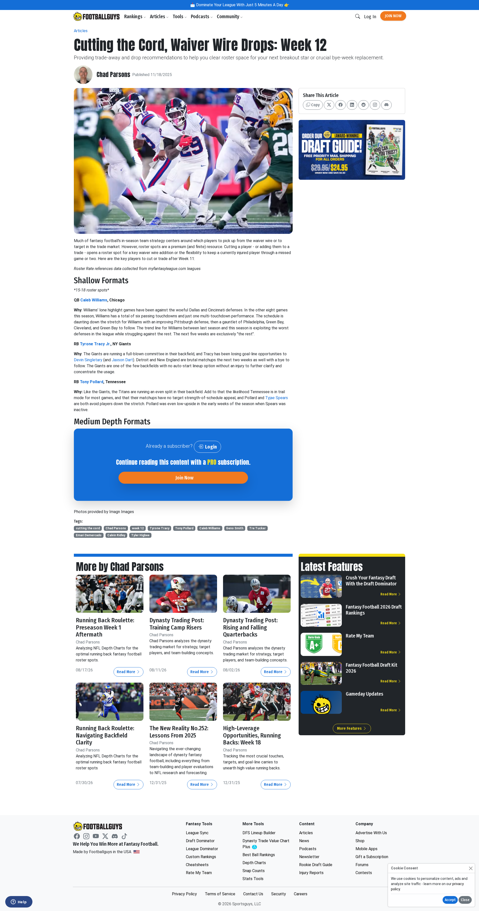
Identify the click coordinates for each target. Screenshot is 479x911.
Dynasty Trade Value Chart (265, 844)
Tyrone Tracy (159, 528)
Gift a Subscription (372, 856)
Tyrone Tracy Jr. (95, 344)
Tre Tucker (257, 528)
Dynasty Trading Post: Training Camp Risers (176, 624)
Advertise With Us (371, 832)
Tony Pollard (91, 381)
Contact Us (253, 894)
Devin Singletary (88, 360)
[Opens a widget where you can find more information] (18, 902)
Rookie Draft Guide (315, 864)
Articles (158, 16)
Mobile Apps (366, 848)
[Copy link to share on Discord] (386, 105)
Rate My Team (360, 636)
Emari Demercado (89, 535)
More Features (350, 728)
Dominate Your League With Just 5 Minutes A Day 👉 (242, 4)
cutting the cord (88, 528)
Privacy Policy (184, 894)
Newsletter (309, 856)
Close (465, 900)
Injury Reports (311, 872)
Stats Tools (252, 878)
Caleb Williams (93, 300)
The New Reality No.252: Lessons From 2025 (178, 732)
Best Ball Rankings (258, 854)
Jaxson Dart (122, 360)
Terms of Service (220, 894)
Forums (362, 864)
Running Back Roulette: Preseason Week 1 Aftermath (105, 627)
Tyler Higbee (140, 535)
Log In (370, 16)
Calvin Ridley (116, 535)
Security (278, 894)
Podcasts (200, 16)
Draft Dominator (200, 840)
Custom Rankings (201, 856)
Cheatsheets (197, 864)
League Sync (197, 832)
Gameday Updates (364, 694)
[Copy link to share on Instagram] (375, 105)
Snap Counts (253, 870)
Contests (364, 872)
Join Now (393, 15)
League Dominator (202, 848)
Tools (178, 16)
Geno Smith (234, 528)
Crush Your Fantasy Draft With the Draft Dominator (371, 581)
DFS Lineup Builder (258, 832)
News (304, 840)
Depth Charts (254, 862)
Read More (126, 671)
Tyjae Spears (276, 397)
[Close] (470, 868)
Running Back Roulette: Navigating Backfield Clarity (105, 735)
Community (228, 16)
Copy (315, 104)
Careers (300, 894)
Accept (450, 900)
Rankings (133, 16)
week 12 (138, 528)
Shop (360, 840)
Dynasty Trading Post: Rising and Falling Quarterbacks (250, 627)
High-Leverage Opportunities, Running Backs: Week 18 (252, 735)
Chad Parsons (113, 74)
